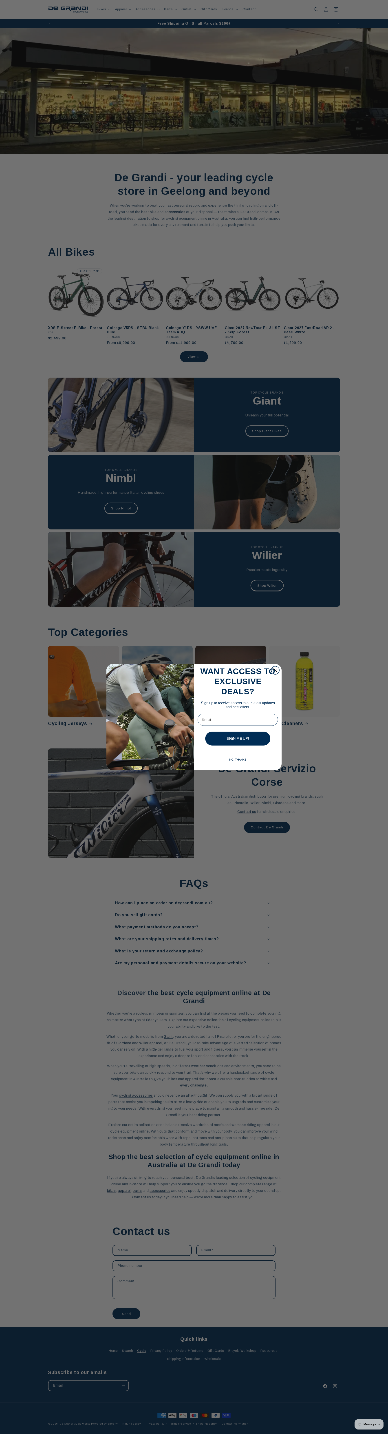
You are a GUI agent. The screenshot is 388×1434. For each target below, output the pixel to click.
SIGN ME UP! (238, 738)
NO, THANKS (238, 759)
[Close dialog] (275, 670)
